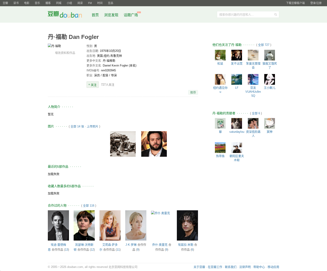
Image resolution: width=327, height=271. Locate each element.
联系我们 (230, 267)
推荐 (193, 92)
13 (66, 249)
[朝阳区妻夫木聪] (236, 147)
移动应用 (273, 267)
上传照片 (92, 126)
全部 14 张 (77, 126)
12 (92, 249)
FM (90, 3)
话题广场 (131, 15)
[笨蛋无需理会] (253, 55)
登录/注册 (316, 3)
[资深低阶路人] (253, 123)
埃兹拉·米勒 (185, 244)
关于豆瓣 (199, 267)
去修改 (65, 46)
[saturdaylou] (236, 123)
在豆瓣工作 (215, 267)
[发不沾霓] (236, 55)
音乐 (37, 3)
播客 (48, 3)
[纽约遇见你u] (220, 79)
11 (118, 249)
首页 (95, 15)
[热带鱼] (220, 147)
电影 (26, 3)
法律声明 (245, 267)
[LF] (236, 79)
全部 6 (256, 113)
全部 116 (88, 205)
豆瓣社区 (68, 15)
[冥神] (269, 123)
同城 (58, 3)
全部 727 (264, 44)
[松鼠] (220, 55)
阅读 (80, 3)
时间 (100, 3)
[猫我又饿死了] (269, 55)
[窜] (220, 123)
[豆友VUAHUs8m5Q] (253, 79)
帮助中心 (259, 267)
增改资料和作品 (65, 52)
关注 (94, 84)
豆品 (110, 3)
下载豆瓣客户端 (295, 3)
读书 (16, 3)
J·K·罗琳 (131, 244)
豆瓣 (5, 3)
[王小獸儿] (269, 79)
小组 (69, 3)
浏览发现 (111, 15)
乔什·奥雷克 (160, 244)
